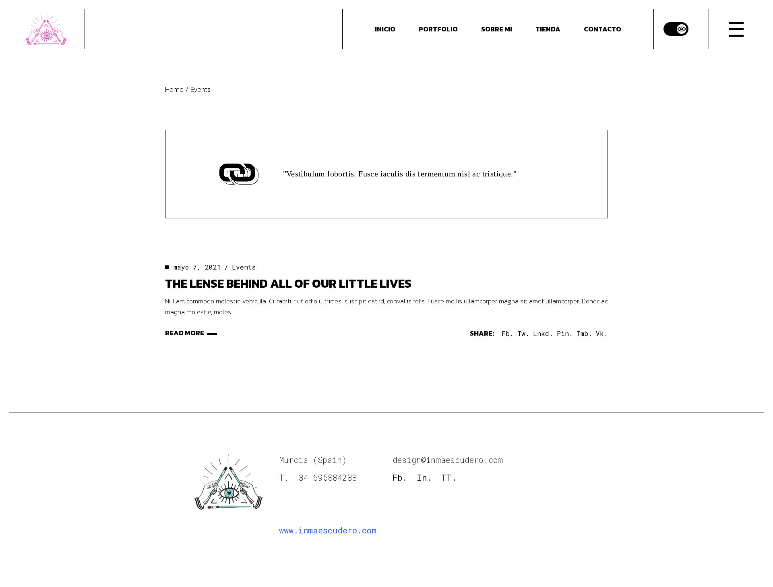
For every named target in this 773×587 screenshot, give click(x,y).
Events (244, 267)
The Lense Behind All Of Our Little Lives (288, 283)
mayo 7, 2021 (197, 267)
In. (424, 477)
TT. (449, 477)
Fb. (400, 477)
